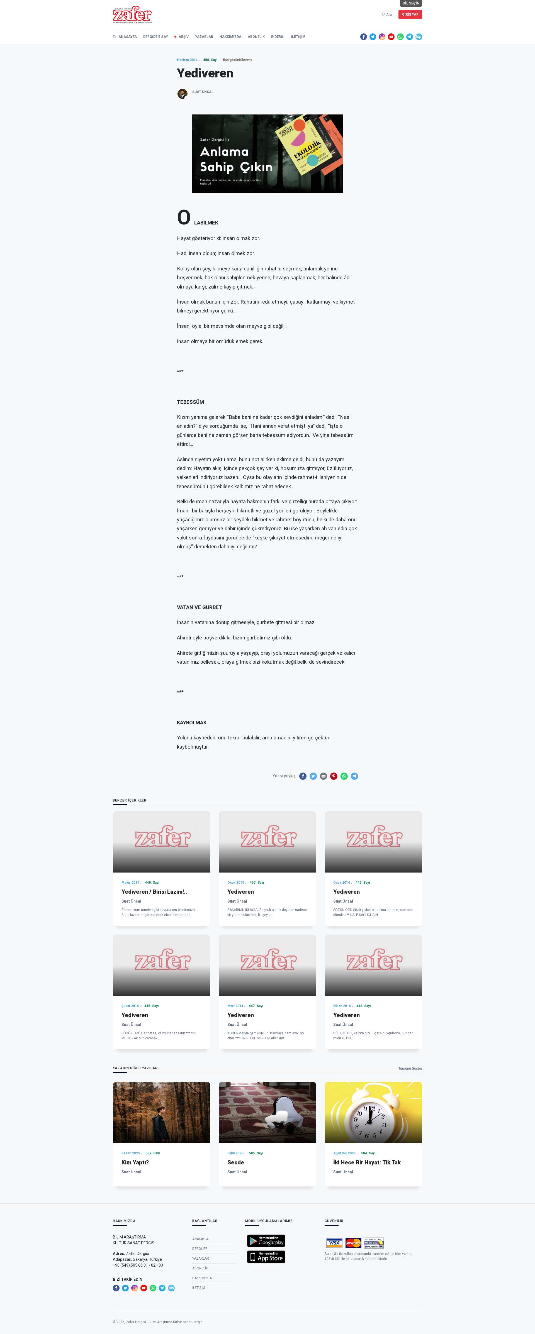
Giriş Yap (410, 14)
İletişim (298, 37)
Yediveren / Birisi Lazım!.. (154, 891)
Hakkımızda (230, 37)
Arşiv (184, 37)
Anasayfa (127, 37)
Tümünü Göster (410, 1069)
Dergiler (200, 1249)
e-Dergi (277, 37)
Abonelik (256, 37)
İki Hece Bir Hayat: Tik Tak (367, 1162)
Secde (235, 1162)
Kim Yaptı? (135, 1162)
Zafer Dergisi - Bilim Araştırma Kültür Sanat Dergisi (164, 1322)
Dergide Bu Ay (155, 37)
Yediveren (240, 891)
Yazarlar (204, 37)
